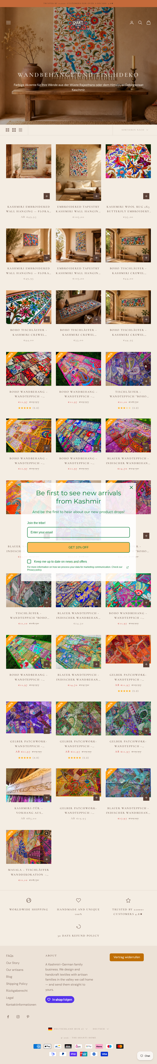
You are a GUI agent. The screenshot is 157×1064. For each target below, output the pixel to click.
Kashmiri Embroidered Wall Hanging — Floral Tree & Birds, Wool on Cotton (28, 271)
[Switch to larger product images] (7, 130)
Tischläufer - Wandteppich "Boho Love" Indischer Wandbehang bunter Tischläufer (128, 394)
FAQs (9, 956)
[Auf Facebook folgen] (8, 1017)
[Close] (131, 487)
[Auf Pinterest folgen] (28, 1017)
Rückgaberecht (17, 991)
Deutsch (99, 1029)
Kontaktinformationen (21, 1005)
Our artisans (14, 970)
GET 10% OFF (79, 547)
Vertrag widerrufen (127, 957)
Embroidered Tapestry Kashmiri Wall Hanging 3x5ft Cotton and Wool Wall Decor (78, 209)
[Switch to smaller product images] (14, 130)
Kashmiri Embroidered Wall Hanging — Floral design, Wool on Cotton (28, 209)
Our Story (13, 963)
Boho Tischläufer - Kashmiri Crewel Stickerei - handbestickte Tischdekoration (128, 271)
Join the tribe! (36, 523)
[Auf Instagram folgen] (18, 1017)
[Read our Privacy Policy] (127, 567)
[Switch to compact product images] (20, 130)
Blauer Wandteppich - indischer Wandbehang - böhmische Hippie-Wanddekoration (128, 461)
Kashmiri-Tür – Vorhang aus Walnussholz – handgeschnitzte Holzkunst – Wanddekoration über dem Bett (28, 811)
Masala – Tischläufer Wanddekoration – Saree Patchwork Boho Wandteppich (29, 872)
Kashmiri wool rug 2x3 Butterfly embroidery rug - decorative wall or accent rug (128, 209)
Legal (10, 998)
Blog (9, 977)
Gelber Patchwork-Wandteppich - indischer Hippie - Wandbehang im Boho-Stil (128, 677)
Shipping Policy (17, 984)
